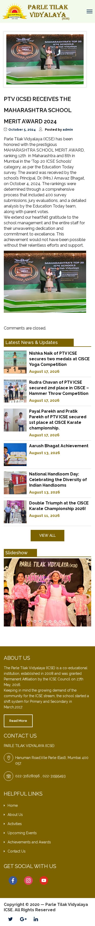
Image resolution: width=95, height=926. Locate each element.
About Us (15, 815)
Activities (15, 824)
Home (13, 805)
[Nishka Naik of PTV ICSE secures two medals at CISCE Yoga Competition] (15, 362)
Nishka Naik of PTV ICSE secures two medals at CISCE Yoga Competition (59, 359)
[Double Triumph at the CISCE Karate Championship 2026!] (15, 511)
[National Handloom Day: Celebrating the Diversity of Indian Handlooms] (15, 482)
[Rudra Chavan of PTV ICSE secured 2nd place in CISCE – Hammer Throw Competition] (15, 391)
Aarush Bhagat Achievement (58, 445)
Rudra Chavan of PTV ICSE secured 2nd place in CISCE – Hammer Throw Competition (59, 388)
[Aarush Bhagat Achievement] (15, 454)
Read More (18, 721)
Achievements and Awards (29, 842)
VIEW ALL (47, 535)
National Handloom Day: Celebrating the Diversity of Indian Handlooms (58, 480)
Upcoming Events (22, 833)
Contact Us (17, 851)
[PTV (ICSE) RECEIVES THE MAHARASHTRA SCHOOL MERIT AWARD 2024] (45, 59)
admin (68, 129)
